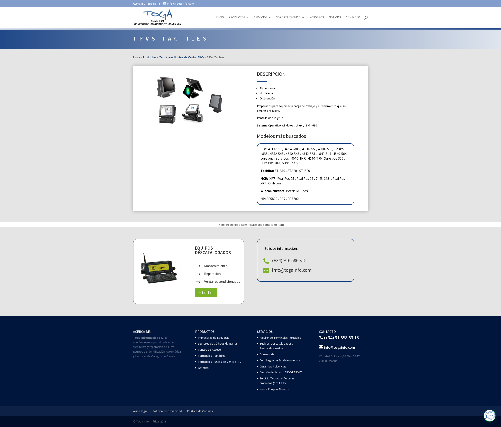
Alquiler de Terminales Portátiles (280, 337)
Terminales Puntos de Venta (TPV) (181, 57)
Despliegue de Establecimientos (280, 360)
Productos (237, 17)
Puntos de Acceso (209, 349)
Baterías (203, 368)
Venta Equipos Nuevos (274, 389)
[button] (490, 416)
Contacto (353, 17)
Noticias (335, 17)
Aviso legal (140, 411)
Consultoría (267, 354)
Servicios (260, 17)
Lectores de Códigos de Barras (218, 343)
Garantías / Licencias (273, 366)
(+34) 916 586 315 (289, 260)
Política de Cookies (200, 411)
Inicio (220, 17)
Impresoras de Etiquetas (213, 337)
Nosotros (316, 17)
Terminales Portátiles (211, 355)
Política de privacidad (167, 411)
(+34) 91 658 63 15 (341, 337)
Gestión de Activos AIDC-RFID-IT (281, 372)
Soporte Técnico (288, 17)
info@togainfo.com (291, 270)
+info (206, 292)
